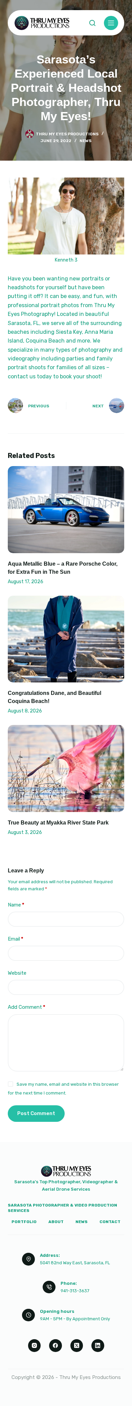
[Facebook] (55, 1345)
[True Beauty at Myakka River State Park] (66, 768)
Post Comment (36, 1113)
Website (17, 973)
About (56, 1221)
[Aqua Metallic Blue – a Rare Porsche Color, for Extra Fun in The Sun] (66, 509)
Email (15, 939)
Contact (110, 1221)
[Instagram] (34, 1345)
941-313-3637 (75, 1290)
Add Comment (26, 1007)
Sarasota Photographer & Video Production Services (62, 1208)
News (85, 140)
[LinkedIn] (97, 1345)
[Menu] (111, 23)
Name (16, 905)
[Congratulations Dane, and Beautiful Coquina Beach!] (66, 639)
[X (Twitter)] (76, 1345)
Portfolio (24, 1221)
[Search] (92, 23)
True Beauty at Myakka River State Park (58, 823)
